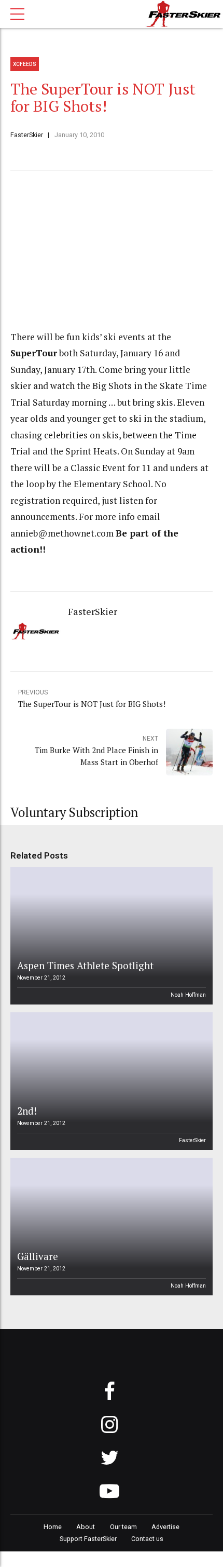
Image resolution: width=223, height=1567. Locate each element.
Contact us (147, 1539)
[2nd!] (110, 1081)
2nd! (27, 1110)
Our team (123, 1527)
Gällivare (37, 1256)
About (85, 1527)
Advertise (165, 1527)
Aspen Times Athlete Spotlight (85, 965)
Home (53, 1527)
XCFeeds (24, 64)
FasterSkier (26, 135)
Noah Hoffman (188, 995)
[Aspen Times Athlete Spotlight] (110, 936)
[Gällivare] (110, 1226)
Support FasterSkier (88, 1539)
